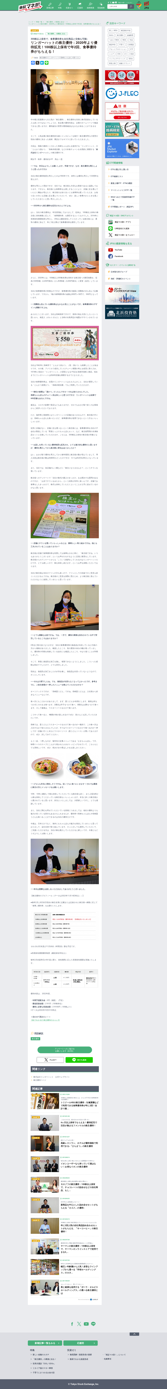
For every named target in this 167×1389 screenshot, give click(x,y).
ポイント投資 (129, 54)
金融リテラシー (124, 63)
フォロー (53, 1060)
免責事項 (107, 1359)
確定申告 (112, 44)
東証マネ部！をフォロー (125, 235)
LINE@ (94, 1324)
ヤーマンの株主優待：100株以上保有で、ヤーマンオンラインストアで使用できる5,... (79, 1249)
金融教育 (130, 35)
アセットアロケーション (118, 49)
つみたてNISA (114, 40)
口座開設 (131, 44)
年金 (131, 40)
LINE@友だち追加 (122, 228)
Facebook (108, 2)
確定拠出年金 (126, 30)
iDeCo (111, 35)
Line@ (116, 2)
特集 (60, 8)
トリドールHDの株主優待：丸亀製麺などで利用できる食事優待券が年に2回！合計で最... (80, 1105)
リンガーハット (53, 58)
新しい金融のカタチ (41, 1355)
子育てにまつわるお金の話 (44, 1372)
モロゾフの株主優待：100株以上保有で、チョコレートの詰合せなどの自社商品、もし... (79, 1187)
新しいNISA (113, 30)
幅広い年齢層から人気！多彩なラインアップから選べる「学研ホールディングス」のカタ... (79, 1269)
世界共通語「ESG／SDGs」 (44, 1364)
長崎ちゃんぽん (66, 58)
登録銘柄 (101, 8)
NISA (124, 40)
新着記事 (50, 8)
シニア (111, 54)
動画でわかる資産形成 (79, 1359)
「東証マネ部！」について (124, 2)
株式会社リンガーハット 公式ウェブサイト (51, 1077)
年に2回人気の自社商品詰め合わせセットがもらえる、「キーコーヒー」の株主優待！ (79, 1228)
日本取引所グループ (119, 272)
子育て (121, 44)
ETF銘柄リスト (117, 176)
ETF (131, 49)
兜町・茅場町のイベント (121, 279)
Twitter (111, 2)
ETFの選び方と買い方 (120, 169)
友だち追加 (81, 1060)
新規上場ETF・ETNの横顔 (121, 183)
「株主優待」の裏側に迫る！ (44, 1359)
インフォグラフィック (117, 59)
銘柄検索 (90, 8)
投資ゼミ (69, 8)
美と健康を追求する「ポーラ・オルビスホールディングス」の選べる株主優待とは (79, 1290)
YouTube (113, 2)
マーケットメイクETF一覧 (121, 190)
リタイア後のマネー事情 (43, 1368)
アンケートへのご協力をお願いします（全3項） (65, 1050)
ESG (119, 54)
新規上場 (112, 63)
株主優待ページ (39, 1080)
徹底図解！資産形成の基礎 (81, 1355)
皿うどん (76, 58)
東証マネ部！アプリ (123, 222)
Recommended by (84, 1299)
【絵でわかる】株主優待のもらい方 (45, 1020)
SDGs (131, 59)
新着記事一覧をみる (45, 1343)
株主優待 (43, 58)
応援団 (80, 8)
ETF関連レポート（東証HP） (123, 207)
